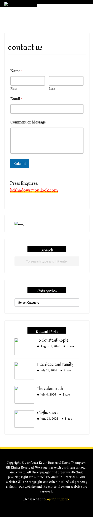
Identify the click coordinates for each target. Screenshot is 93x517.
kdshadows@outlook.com (34, 190)
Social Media (54, 67)
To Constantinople (52, 340)
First (13, 88)
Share (70, 346)
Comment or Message (28, 122)
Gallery (49, 49)
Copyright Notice (57, 499)
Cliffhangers (47, 413)
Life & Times (52, 40)
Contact (51, 76)
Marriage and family (55, 364)
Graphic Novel (56, 31)
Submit (19, 163)
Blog (47, 58)
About (49, 22)
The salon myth (50, 388)
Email (16, 99)
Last (52, 88)
